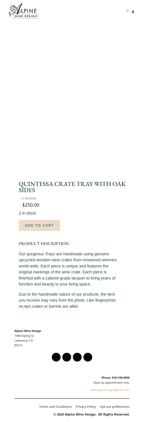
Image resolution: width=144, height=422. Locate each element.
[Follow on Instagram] (77, 357)
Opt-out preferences (115, 407)
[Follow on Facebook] (56, 357)
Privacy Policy (86, 407)
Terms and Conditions (55, 407)
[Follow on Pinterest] (87, 357)
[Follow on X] (66, 357)
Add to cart (39, 225)
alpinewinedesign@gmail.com (110, 390)
